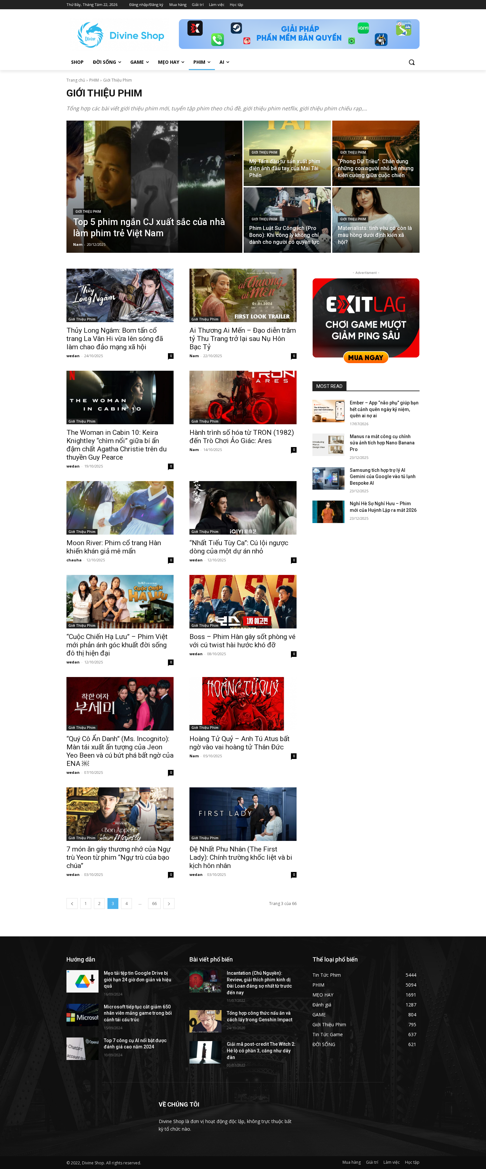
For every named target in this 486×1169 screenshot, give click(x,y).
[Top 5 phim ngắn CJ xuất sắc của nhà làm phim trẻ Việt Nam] (154, 187)
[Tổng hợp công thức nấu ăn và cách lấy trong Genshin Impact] (205, 1021)
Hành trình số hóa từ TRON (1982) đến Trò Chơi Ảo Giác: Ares (241, 437)
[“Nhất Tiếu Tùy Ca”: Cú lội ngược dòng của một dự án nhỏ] (243, 508)
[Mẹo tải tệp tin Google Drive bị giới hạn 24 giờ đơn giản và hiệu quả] (82, 981)
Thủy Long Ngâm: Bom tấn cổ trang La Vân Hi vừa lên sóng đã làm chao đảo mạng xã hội (114, 338)
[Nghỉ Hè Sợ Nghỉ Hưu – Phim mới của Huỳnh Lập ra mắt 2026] (328, 512)
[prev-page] (72, 903)
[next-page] (169, 903)
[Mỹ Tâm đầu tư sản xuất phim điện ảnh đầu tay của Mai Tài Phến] (287, 153)
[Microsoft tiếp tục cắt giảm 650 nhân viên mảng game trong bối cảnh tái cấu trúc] (82, 1015)
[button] (412, 62)
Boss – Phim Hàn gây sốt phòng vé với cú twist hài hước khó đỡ (242, 641)
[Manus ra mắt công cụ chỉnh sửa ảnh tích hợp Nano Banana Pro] (328, 445)
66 (154, 903)
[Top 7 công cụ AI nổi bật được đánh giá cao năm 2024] (82, 1048)
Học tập (412, 1162)
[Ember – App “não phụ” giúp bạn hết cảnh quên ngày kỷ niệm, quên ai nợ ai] (328, 411)
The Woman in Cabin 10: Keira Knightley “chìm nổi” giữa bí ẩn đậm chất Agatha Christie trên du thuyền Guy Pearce (116, 445)
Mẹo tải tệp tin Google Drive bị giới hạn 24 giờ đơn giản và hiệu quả (137, 979)
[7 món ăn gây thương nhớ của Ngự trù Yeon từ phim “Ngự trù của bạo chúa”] (120, 814)
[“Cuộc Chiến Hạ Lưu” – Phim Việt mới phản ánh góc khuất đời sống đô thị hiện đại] (120, 601)
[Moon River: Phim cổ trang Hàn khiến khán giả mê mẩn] (120, 508)
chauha (74, 559)
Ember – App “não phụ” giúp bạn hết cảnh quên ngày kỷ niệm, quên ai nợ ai (384, 409)
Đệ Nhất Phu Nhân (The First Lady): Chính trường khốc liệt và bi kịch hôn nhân (240, 857)
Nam (194, 355)
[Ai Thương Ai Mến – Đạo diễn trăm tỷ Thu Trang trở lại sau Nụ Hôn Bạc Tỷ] (243, 295)
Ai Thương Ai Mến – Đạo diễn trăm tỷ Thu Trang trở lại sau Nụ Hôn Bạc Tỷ (242, 338)
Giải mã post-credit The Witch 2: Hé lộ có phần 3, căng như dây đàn (261, 1050)
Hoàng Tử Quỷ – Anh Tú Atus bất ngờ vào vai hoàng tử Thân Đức (239, 743)
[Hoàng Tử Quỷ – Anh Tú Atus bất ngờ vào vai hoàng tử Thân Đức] (243, 704)
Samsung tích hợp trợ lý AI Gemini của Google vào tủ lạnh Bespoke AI (383, 477)
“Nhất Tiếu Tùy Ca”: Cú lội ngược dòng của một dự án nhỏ (238, 547)
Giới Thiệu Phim (88, 211)
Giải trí (372, 1162)
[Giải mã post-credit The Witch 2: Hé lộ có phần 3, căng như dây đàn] (205, 1052)
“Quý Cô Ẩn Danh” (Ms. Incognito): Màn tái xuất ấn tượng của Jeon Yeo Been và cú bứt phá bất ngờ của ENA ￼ (120, 751)
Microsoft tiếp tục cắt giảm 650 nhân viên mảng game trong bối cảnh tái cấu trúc (138, 1013)
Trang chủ (75, 80)
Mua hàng (352, 1162)
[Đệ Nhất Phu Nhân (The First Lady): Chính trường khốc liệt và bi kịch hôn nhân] (243, 814)
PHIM (94, 80)
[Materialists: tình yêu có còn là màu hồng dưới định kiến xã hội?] (376, 220)
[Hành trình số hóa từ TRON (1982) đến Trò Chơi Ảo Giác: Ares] (243, 397)
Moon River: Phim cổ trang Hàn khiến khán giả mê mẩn (113, 547)
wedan (73, 355)
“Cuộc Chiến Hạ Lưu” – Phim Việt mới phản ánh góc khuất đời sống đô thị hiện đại (117, 645)
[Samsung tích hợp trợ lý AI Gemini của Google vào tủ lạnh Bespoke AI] (328, 478)
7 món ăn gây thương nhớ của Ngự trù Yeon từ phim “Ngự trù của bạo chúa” (118, 857)
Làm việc (392, 1162)
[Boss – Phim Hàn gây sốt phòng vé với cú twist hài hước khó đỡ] (243, 601)
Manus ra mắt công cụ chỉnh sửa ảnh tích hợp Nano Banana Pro (382, 443)
